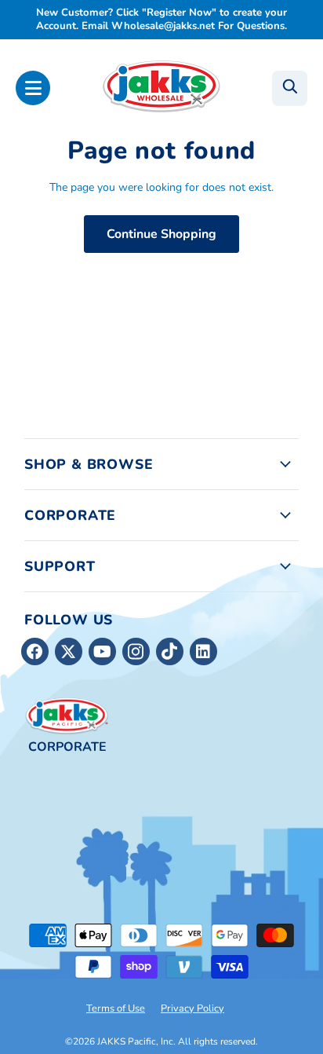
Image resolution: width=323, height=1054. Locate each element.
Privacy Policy (192, 1008)
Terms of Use (115, 1008)
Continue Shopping (161, 234)
